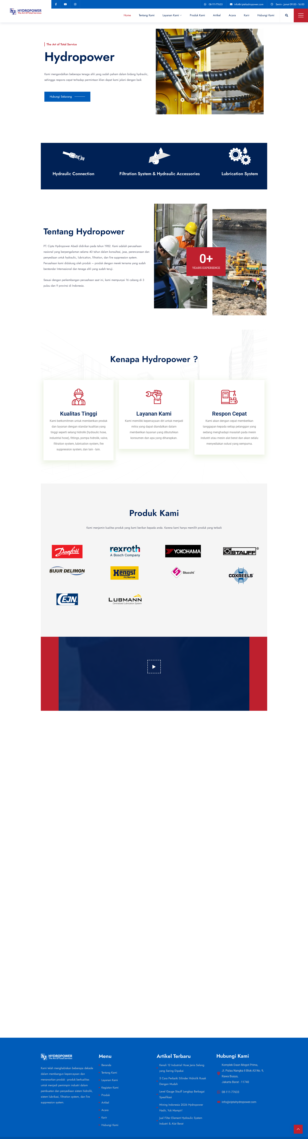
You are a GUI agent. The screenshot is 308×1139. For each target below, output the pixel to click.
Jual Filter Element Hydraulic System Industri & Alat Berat (180, 1121)
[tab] (176, 100)
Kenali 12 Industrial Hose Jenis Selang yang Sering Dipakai (181, 1068)
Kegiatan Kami (110, 1087)
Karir (246, 15)
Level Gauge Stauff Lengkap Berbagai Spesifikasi (182, 1094)
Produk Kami (197, 15)
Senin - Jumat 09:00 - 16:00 (290, 4)
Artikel (217, 15)
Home (127, 15)
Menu (301, 15)
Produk (105, 1095)
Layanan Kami (171, 15)
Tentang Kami (147, 15)
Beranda (106, 1065)
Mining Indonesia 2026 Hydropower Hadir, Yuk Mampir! (181, 1107)
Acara (232, 15)
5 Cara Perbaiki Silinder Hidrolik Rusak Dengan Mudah (182, 1081)
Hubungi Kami (265, 15)
